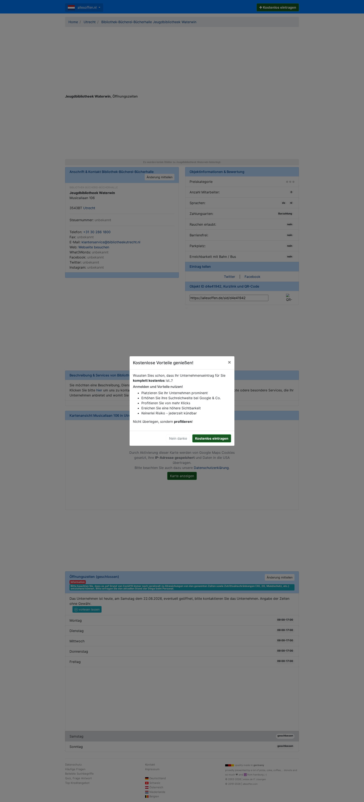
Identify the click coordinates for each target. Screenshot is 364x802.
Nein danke (178, 438)
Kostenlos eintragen (211, 438)
